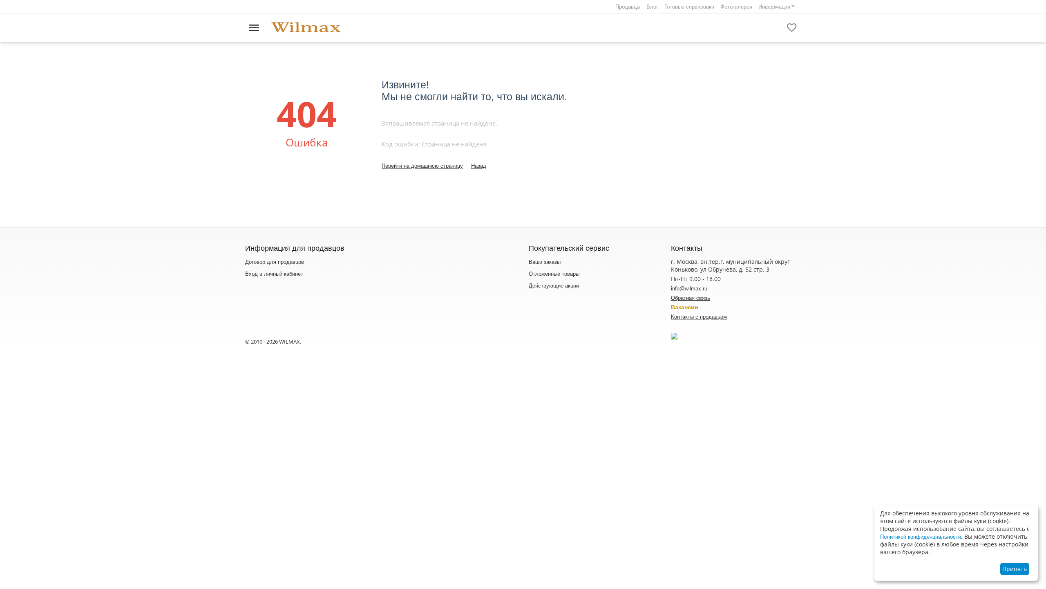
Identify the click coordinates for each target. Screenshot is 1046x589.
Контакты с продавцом (699, 317)
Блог (652, 7)
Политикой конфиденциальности (920, 537)
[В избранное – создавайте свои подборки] (792, 28)
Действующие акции (554, 286)
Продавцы (627, 7)
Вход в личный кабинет (274, 274)
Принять (1014, 569)
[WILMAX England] (306, 28)
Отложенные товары (554, 274)
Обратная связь (690, 298)
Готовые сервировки (689, 7)
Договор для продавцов (274, 262)
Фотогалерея (736, 7)
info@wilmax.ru (689, 289)
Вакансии (684, 307)
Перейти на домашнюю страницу (422, 166)
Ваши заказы (545, 262)
